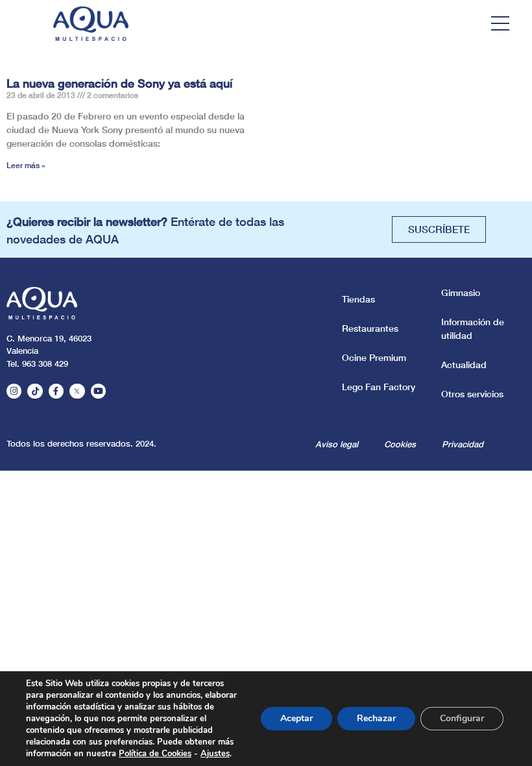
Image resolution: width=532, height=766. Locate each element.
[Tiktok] (34, 391)
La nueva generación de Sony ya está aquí (119, 83)
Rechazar (376, 718)
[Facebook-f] (56, 391)
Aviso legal (336, 444)
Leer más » (25, 165)
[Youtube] (98, 391)
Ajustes (215, 754)
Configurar (462, 718)
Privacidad (462, 444)
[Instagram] (13, 391)
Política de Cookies (155, 754)
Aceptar (296, 718)
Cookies (400, 444)
